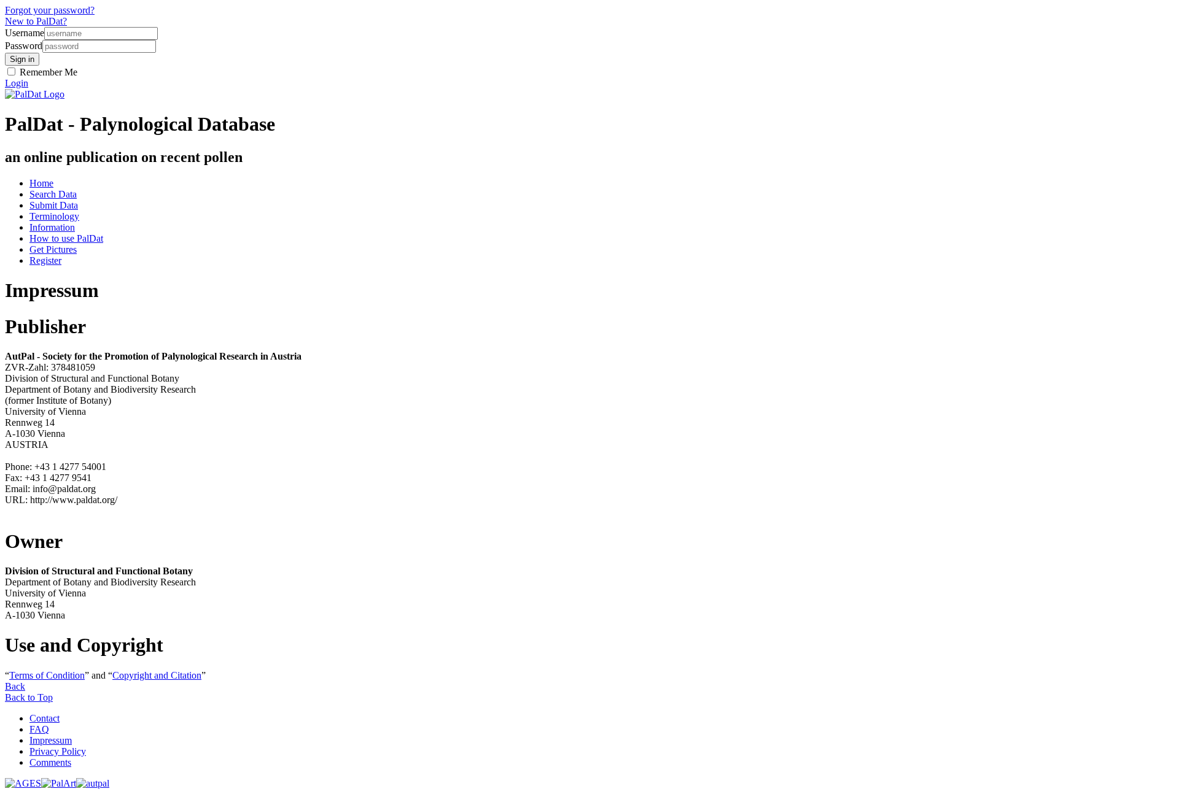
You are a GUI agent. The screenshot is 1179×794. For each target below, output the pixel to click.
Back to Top (29, 697)
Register (45, 260)
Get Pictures (53, 249)
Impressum (50, 740)
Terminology (54, 216)
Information (52, 227)
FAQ (39, 729)
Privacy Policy (57, 751)
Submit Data (53, 205)
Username (24, 33)
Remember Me (47, 72)
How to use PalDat (66, 238)
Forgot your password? (50, 10)
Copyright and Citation (156, 675)
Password (23, 45)
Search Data (53, 194)
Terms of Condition (47, 675)
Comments (50, 762)
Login (16, 83)
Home (41, 183)
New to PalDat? (36, 21)
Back (15, 686)
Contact (44, 718)
